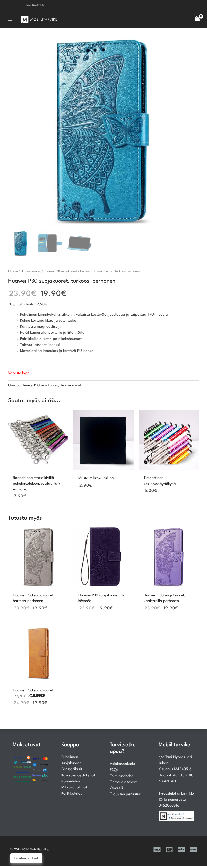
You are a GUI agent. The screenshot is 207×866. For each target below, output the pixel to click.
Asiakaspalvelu (122, 764)
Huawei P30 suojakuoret (60, 271)
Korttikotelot (71, 794)
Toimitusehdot (121, 776)
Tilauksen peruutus (125, 794)
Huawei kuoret (31, 271)
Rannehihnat (72, 781)
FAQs (114, 770)
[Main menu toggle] (10, 19)
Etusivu (13, 271)
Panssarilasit (71, 769)
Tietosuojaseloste (124, 782)
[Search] (69, 5)
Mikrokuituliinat (74, 787)
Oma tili (116, 788)
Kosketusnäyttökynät (78, 775)
